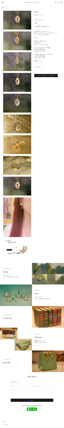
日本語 (4, 421)
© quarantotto (6, 424)
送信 (32, 400)
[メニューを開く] (2, 2)
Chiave (6, 6)
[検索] (58, 2)
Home (3, 6)
